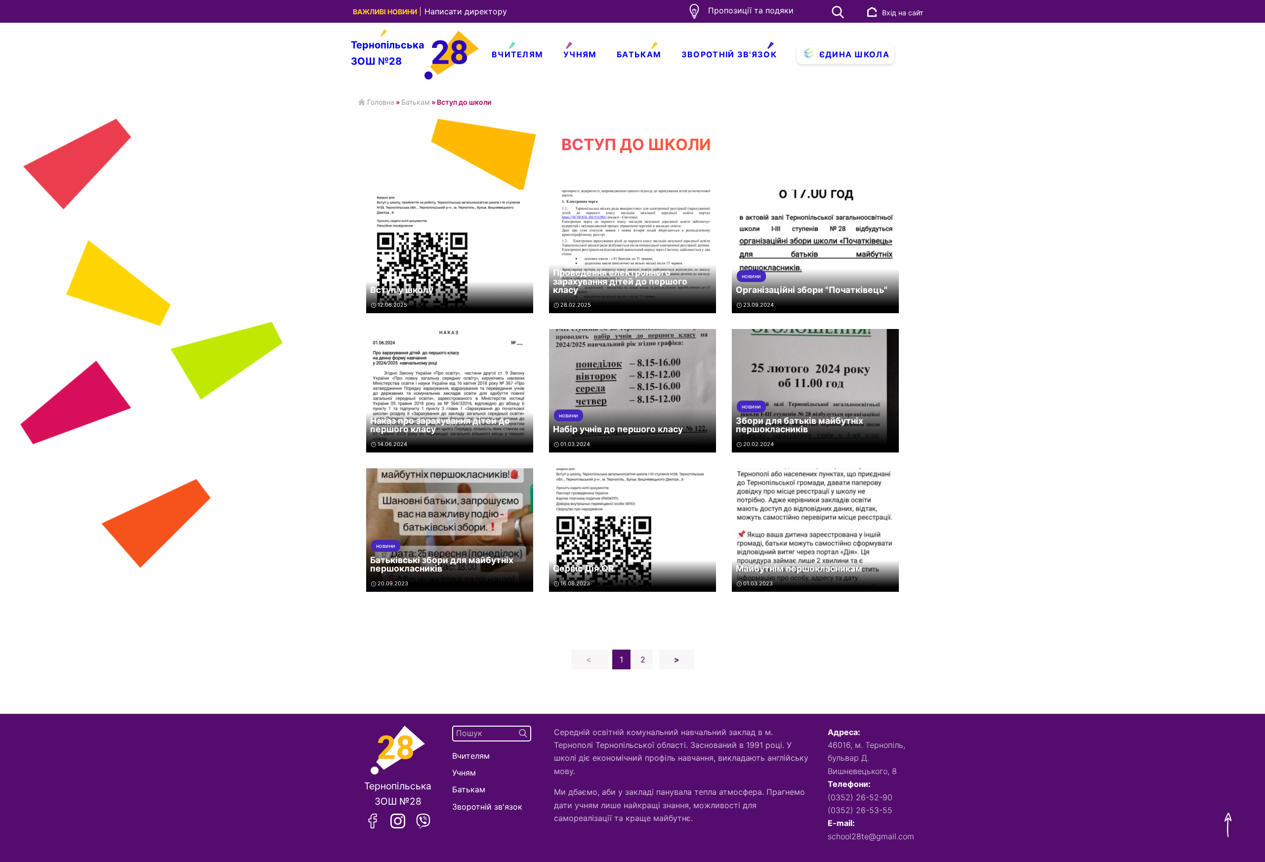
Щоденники (600, 75)
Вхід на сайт (902, 12)
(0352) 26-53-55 (860, 810)
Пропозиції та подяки (751, 10)
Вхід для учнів (839, 75)
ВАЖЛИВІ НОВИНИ (386, 11)
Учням (580, 54)
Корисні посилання (547, 75)
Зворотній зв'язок (729, 54)
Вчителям (517, 54)
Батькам (639, 54)
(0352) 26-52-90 (860, 797)
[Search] (523, 733)
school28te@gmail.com (867, 836)
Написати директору (465, 11)
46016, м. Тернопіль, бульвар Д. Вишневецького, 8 (866, 758)
